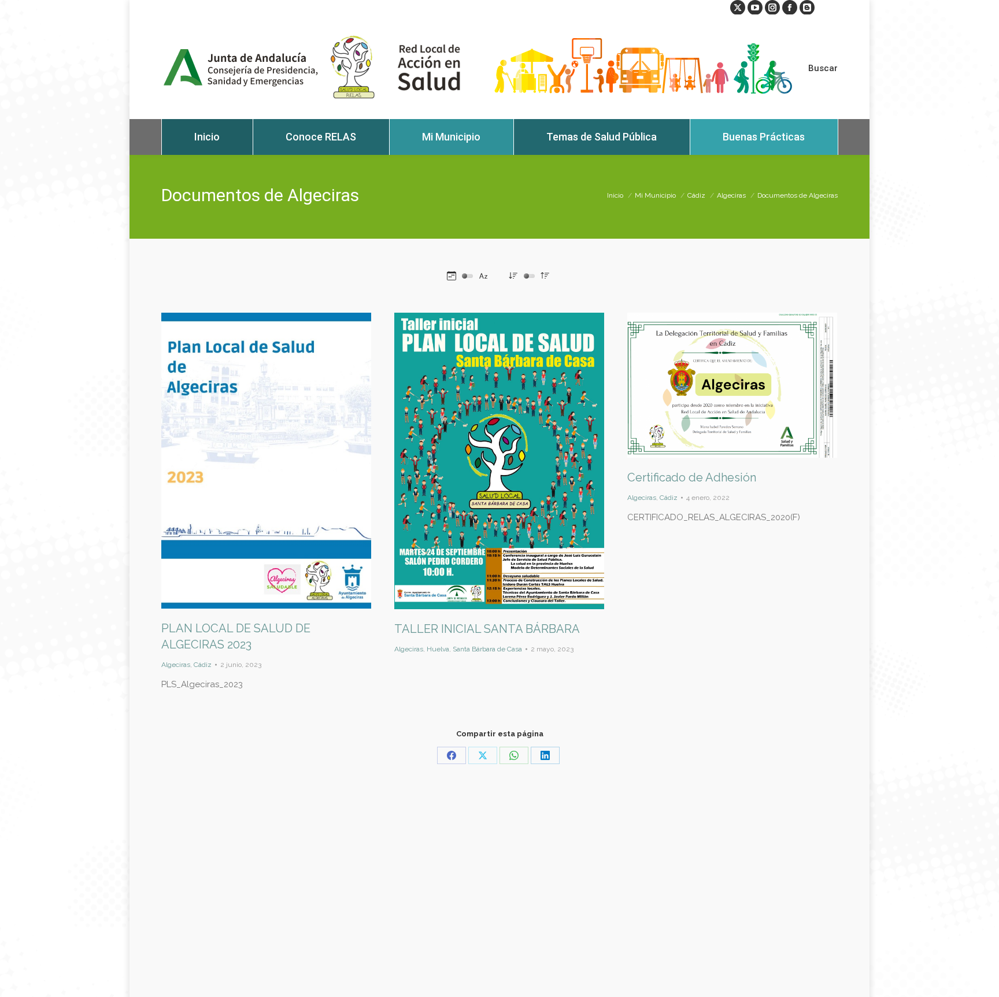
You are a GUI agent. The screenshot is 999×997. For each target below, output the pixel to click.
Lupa (251, 460)
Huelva (438, 649)
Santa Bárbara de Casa (487, 649)
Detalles (282, 460)
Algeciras (175, 665)
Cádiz (203, 665)
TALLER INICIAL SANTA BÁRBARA (487, 629)
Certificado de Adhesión (691, 477)
